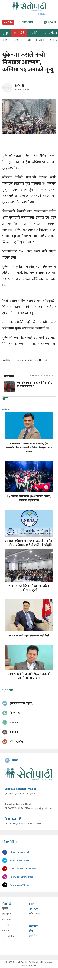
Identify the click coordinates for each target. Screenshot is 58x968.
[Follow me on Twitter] (11, 89)
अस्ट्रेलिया (18, 40)
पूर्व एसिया (40, 40)
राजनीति (34, 33)
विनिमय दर (7, 914)
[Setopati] (29, 773)
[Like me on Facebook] (8, 92)
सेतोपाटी (19, 86)
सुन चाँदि (6, 925)
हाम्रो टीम (33, 936)
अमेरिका (6, 40)
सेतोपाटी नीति (8, 936)
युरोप (29, 40)
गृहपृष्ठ (5, 908)
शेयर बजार (7, 919)
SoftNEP (32, 965)
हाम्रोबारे (5, 931)
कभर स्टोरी (19, 33)
